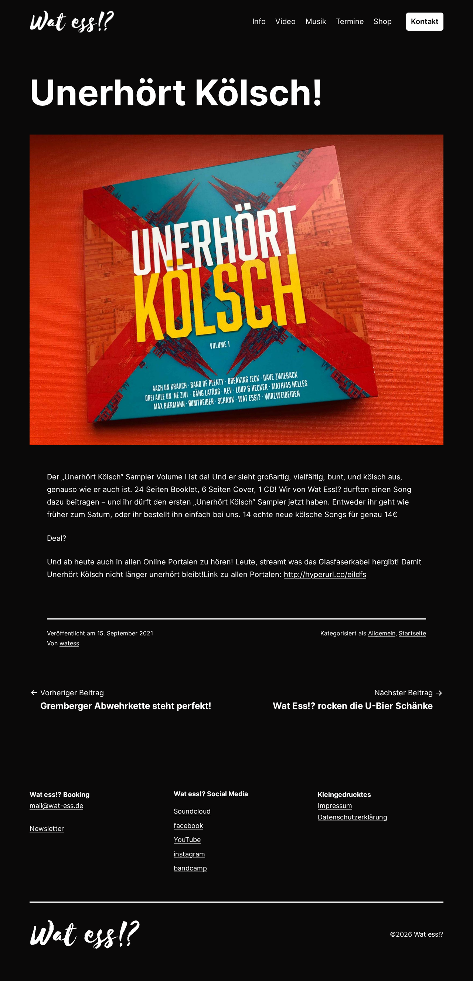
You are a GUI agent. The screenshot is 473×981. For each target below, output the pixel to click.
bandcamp (190, 868)
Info (259, 21)
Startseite (412, 633)
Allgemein (381, 633)
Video (285, 21)
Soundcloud (192, 811)
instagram (189, 854)
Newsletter (47, 828)
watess (69, 643)
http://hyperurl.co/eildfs (325, 574)
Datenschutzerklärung (352, 817)
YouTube (187, 839)
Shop (383, 21)
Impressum (335, 805)
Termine (350, 21)
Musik (316, 21)
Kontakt (425, 21)
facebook (188, 825)
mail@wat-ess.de (56, 805)
